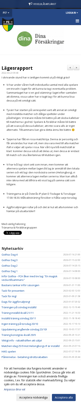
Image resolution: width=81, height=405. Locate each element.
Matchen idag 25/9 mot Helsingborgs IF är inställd (31, 346)
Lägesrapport (17, 68)
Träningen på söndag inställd (19, 307)
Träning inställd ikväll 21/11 (18, 313)
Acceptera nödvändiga (33, 397)
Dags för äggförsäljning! (16, 302)
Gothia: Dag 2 (9, 265)
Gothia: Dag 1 (9, 271)
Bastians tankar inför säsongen (20, 285)
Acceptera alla (64, 397)
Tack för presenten (13, 290)
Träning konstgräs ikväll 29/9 (19, 335)
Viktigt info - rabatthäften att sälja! (22, 340)
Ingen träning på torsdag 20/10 (20, 324)
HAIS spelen (9, 351)
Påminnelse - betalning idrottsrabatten (25, 357)
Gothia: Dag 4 (9, 254)
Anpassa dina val (14, 389)
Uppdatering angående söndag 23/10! (24, 329)
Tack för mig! (9, 296)
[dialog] (40, 383)
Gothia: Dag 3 (9, 260)
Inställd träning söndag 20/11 (19, 318)
